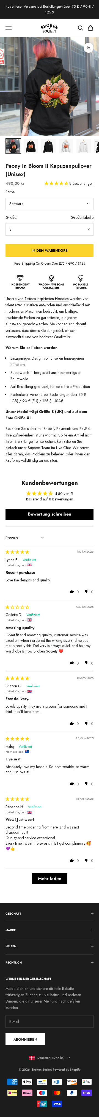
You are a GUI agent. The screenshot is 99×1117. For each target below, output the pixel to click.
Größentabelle (82, 217)
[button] (57, 183)
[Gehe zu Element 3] (48, 146)
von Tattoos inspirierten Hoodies (43, 298)
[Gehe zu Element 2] (30, 146)
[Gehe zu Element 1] (13, 146)
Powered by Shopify (66, 1069)
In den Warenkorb (49, 250)
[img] (17, 552)
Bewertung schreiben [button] (49, 514)
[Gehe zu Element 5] (83, 146)
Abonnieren (25, 1039)
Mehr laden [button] (49, 878)
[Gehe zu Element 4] (66, 146)
